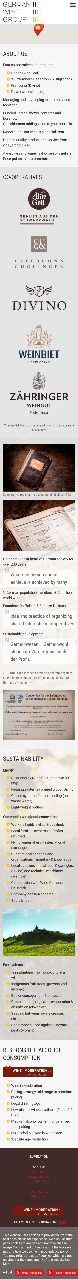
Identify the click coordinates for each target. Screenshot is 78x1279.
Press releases (39, 1176)
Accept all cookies (65, 1272)
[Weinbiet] (39, 343)
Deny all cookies (32, 1272)
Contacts (39, 1172)
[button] (73, 5)
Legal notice (39, 1191)
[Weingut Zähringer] (39, 393)
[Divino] (39, 298)
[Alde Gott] (39, 206)
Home (39, 1162)
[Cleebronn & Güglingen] (39, 252)
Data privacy (39, 1196)
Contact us (39, 1181)
